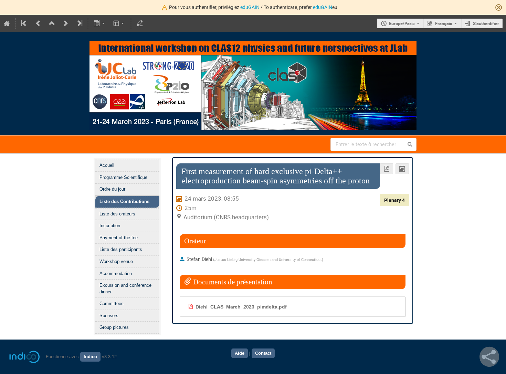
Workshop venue (116, 261)
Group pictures (114, 327)
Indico (90, 357)
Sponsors (108, 315)
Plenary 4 (394, 200)
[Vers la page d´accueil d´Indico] (7, 23)
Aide (239, 353)
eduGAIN (250, 7)
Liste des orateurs (117, 213)
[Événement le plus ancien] (24, 23)
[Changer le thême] (119, 23)
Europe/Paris (402, 23)
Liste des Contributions (124, 201)
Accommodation (115, 273)
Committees (111, 303)
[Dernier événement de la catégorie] (79, 23)
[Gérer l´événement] (140, 23)
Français (443, 23)
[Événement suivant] (66, 23)
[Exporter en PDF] (386, 168)
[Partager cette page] (489, 356)
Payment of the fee (118, 237)
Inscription (109, 225)
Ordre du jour (112, 189)
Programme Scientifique (123, 177)
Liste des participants (120, 249)
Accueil (106, 165)
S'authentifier (486, 23)
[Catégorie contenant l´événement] (52, 23)
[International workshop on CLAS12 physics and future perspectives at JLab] (253, 45)
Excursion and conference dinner (125, 288)
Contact (263, 353)
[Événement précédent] (38, 23)
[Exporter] (99, 23)
